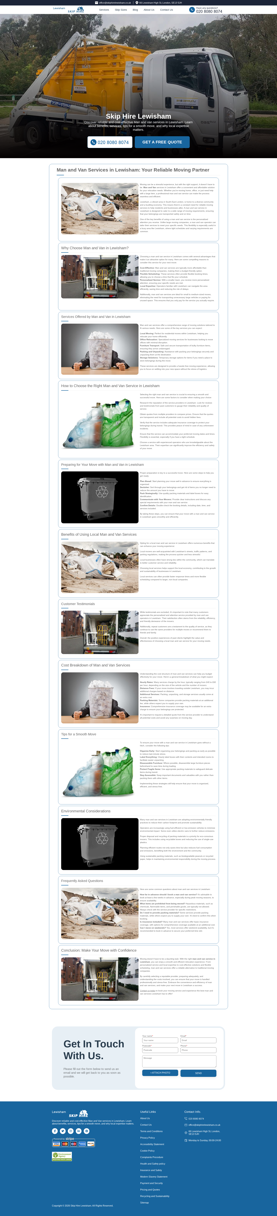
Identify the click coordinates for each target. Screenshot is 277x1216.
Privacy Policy (147, 1138)
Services (104, 9)
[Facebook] (55, 1131)
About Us (149, 9)
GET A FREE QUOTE (162, 142)
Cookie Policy (147, 1151)
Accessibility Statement (152, 1144)
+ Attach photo (160, 1073)
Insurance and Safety (151, 1170)
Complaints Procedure (151, 1157)
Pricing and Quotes (150, 1189)
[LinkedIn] (79, 1131)
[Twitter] (63, 1131)
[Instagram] (71, 1131)
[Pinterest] (86, 1131)
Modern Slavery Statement (153, 1176)
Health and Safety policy (152, 1164)
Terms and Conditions (151, 1131)
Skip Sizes (121, 9)
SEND (198, 1073)
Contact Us (166, 9)
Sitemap (144, 1202)
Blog (135, 9)
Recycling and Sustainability (154, 1196)
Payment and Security (151, 1183)
